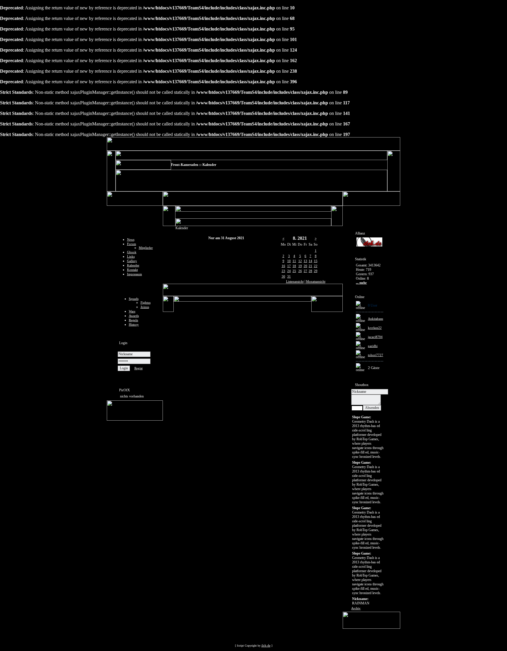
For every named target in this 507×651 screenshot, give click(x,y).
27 (305, 271)
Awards (134, 315)
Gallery (132, 261)
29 (315, 271)
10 (289, 261)
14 (310, 261)
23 (283, 271)
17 (289, 266)
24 (289, 271)
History (134, 324)
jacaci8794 (375, 337)
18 (294, 266)
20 (305, 266)
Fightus (146, 302)
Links (131, 256)
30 (283, 276)
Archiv (356, 608)
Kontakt (132, 269)
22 (315, 266)
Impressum (134, 274)
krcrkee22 (375, 327)
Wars (132, 311)
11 (294, 261)
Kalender (133, 265)
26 (300, 271)
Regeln (133, 320)
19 (300, 266)
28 (310, 271)
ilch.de (266, 645)
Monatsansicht (315, 281)
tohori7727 (375, 355)
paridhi (373, 346)
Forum (131, 244)
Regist (138, 368)
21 (310, 266)
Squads (133, 298)
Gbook (131, 252)
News (130, 239)
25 (294, 271)
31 (289, 276)
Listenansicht (295, 281)
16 (283, 266)
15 (315, 261)
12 (300, 261)
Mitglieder (146, 247)
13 (305, 261)
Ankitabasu (375, 318)
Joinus (145, 307)
